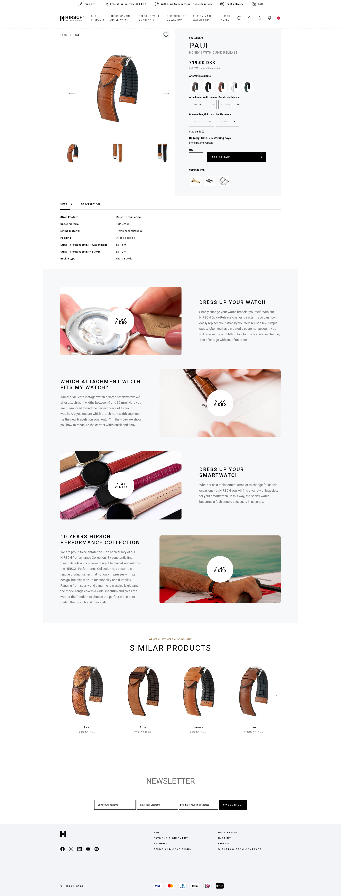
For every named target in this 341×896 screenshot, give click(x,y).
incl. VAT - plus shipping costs (205, 68)
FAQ (260, 4)
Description (90, 204)
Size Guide (195, 131)
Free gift (90, 4)
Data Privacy (229, 832)
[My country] (279, 18)
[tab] (66, 203)
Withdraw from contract (240, 849)
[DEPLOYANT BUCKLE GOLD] (195, 181)
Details (66, 204)
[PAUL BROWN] (195, 87)
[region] (227, 88)
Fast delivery (235, 4)
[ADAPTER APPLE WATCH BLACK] (209, 181)
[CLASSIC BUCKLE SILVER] (224, 181)
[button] (69, 93)
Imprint (224, 838)
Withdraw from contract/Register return (186, 4)
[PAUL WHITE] (234, 87)
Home (63, 34)
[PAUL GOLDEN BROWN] (221, 87)
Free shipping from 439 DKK (128, 4)
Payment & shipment (171, 838)
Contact (225, 843)
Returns (160, 843)
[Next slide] (274, 696)
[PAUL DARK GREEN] (247, 87)
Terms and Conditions (172, 849)
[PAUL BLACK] (208, 87)
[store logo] (72, 18)
